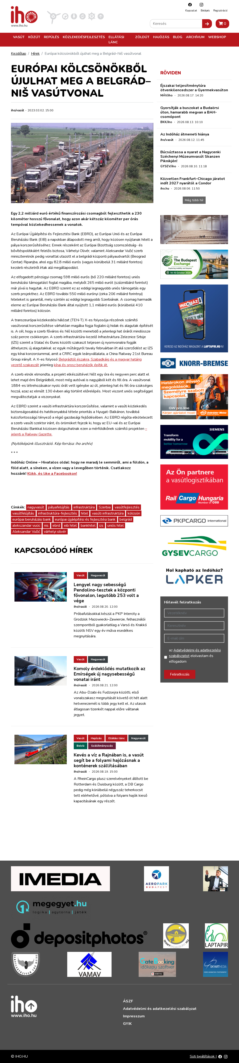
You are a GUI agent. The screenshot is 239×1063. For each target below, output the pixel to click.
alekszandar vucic (26, 525)
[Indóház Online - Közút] (65, 16)
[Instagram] (200, 4)
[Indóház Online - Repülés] (54, 16)
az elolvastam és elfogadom (195, 656)
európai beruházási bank (31, 519)
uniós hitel (115, 525)
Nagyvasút (98, 575)
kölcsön (134, 513)
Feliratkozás (180, 674)
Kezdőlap (18, 53)
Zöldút (142, 37)
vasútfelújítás (23, 513)
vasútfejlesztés (127, 507)
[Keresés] (207, 23)
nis (46, 525)
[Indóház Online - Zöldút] (82, 16)
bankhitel (88, 525)
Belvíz (80, 746)
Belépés (205, 10)
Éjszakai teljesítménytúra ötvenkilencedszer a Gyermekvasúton (194, 88)
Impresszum (134, 1016)
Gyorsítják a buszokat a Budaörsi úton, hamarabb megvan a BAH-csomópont (189, 112)
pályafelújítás (59, 507)
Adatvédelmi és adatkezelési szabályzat (160, 1008)
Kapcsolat (191, 10)
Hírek (35, 53)
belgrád (126, 519)
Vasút (19, 37)
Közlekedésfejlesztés (84, 37)
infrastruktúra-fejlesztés (57, 513)
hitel (84, 513)
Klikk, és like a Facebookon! (52, 473)
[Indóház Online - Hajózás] (91, 16)
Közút (34, 37)
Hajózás (161, 37)
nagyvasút (36, 507)
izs (101, 525)
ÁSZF (128, 1001)
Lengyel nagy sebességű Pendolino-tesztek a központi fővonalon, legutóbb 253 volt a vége (106, 593)
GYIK (127, 1023)
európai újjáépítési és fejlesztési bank (85, 519)
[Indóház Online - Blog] (74, 16)
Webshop (217, 37)
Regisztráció (220, 10)
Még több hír (194, 200)
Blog (177, 37)
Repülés (51, 37)
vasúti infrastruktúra (108, 513)
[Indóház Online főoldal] (101, 16)
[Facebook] (188, 4)
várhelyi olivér (55, 531)
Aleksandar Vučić (26, 531)
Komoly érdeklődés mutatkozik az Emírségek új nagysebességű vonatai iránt (109, 674)
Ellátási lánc (116, 39)
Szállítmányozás (102, 746)
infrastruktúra (84, 507)
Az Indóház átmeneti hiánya (184, 134)
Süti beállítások (203, 1056)
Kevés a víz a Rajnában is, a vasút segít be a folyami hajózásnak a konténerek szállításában (109, 760)
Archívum (195, 37)
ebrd (56, 525)
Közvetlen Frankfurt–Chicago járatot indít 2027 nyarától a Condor (192, 181)
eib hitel (70, 525)
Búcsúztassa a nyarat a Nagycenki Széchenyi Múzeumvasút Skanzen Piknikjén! (190, 157)
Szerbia (105, 507)
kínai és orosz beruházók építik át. (81, 365)
